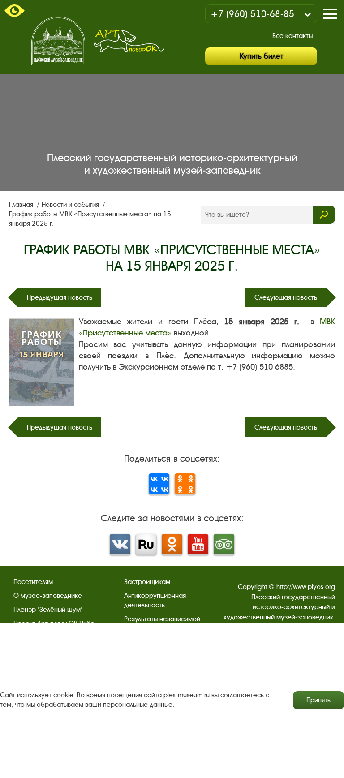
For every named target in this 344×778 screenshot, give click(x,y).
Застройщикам (147, 582)
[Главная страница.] (58, 41)
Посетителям (33, 582)
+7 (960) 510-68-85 (252, 14)
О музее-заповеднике (47, 596)
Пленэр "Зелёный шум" (47, 610)
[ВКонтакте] (159, 483)
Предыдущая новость (59, 297)
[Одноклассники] (185, 483)
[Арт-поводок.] (129, 41)
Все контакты (292, 36)
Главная (22, 205)
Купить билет (261, 56)
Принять (318, 700)
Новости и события (71, 205)
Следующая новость (285, 297)
